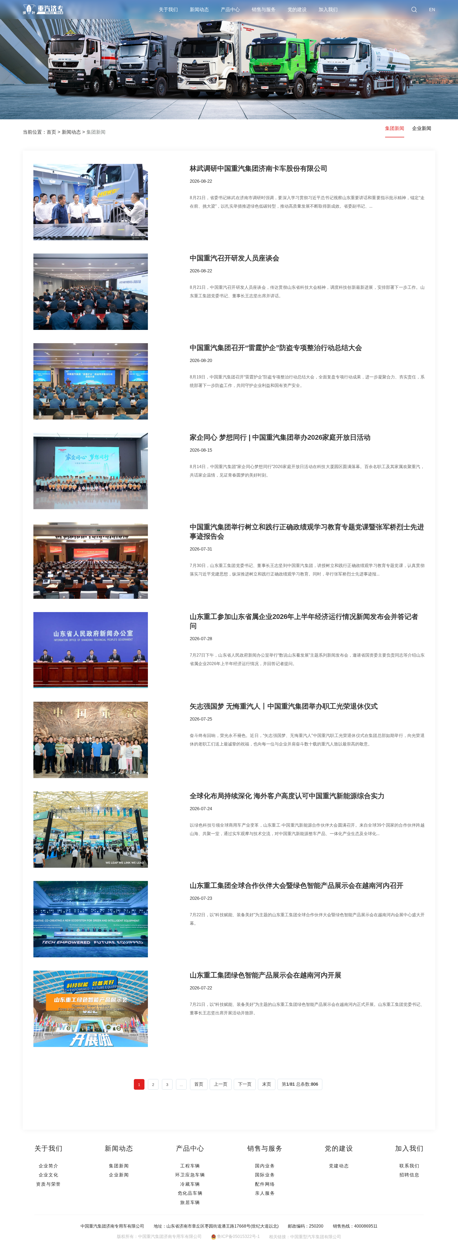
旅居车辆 (190, 1202)
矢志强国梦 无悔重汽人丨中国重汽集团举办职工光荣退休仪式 (284, 706)
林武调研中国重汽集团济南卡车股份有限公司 (259, 168)
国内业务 (265, 1165)
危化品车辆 (190, 1193)
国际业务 (265, 1174)
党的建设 (297, 9)
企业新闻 (421, 128)
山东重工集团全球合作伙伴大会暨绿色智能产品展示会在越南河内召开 (296, 885)
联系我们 (409, 1165)
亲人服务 (265, 1193)
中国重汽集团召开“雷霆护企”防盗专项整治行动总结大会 (276, 347)
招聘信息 (409, 1174)
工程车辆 (190, 1165)
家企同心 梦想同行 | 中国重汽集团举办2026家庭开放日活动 (280, 437)
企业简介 (49, 1165)
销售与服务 (264, 9)
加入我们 (328, 9)
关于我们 (168, 9)
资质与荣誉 (48, 1184)
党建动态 (339, 1165)
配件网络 (265, 1184)
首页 (51, 132)
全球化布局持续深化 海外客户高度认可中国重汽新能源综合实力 (287, 796)
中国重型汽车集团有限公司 (315, 1236)
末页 (266, 1084)
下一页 (245, 1084)
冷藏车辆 (190, 1184)
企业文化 (49, 1174)
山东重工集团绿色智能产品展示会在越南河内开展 (265, 975)
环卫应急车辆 (190, 1174)
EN (432, 9)
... (181, 1085)
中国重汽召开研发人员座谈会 (234, 258)
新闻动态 (199, 9)
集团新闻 (95, 132)
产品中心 (230, 9)
